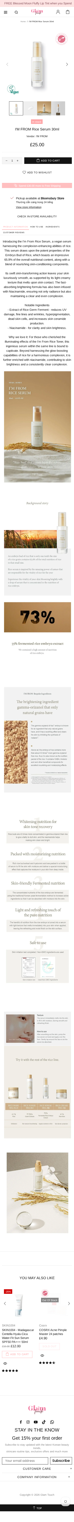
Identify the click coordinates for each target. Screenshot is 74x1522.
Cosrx (43, 1325)
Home (23, 21)
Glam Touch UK (37, 12)
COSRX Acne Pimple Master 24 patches (53, 1332)
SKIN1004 (8, 1325)
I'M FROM (42, 136)
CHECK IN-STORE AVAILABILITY (37, 216)
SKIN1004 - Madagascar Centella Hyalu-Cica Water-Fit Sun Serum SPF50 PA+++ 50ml (18, 1335)
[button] (10, 1370)
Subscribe (61, 1460)
